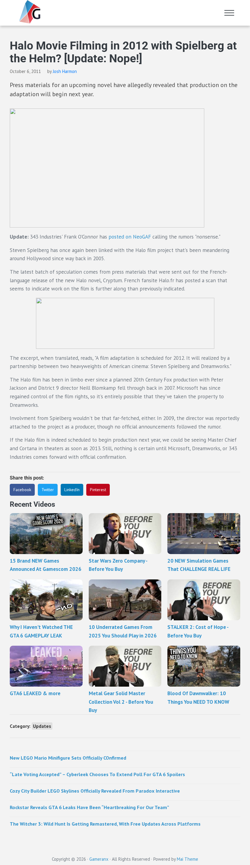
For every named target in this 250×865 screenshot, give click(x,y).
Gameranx (99, 859)
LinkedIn (72, 489)
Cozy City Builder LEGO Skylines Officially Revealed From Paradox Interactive (95, 790)
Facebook (22, 489)
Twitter (47, 489)
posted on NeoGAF (130, 236)
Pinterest (98, 489)
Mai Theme (187, 859)
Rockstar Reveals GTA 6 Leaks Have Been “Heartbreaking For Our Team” (89, 807)
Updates (42, 726)
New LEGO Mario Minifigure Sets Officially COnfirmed (68, 757)
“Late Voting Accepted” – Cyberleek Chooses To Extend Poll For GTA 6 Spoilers (97, 774)
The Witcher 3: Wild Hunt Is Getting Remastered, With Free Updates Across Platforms (105, 823)
